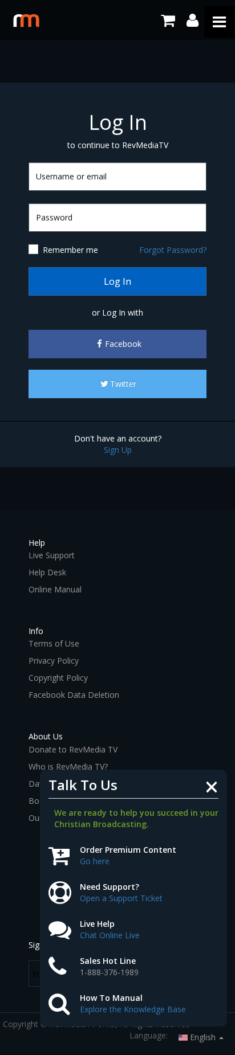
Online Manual (55, 589)
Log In (117, 281)
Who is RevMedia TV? (68, 766)
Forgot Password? (172, 249)
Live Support (52, 555)
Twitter (123, 383)
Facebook (123, 343)
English (203, 1037)
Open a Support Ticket (121, 898)
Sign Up (118, 449)
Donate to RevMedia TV (73, 749)
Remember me (70, 249)
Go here (95, 861)
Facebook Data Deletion (74, 694)
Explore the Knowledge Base (133, 1009)
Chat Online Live (110, 935)
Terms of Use (54, 643)
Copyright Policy (58, 677)
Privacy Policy (54, 660)
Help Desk (47, 572)
